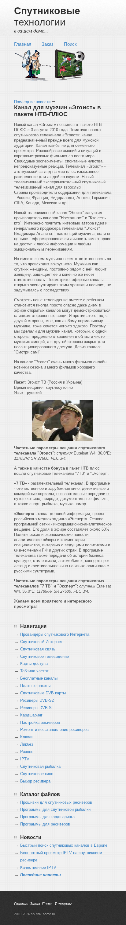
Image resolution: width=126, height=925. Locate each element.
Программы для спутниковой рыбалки (55, 809)
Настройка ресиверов (40, 722)
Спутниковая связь (37, 649)
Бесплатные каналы (38, 678)
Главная (22, 44)
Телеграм (63, 904)
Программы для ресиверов (45, 824)
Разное (26, 752)
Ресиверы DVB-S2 (37, 700)
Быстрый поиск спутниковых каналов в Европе (63, 845)
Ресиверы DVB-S (36, 708)
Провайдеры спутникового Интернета (54, 634)
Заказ (48, 44)
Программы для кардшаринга (47, 817)
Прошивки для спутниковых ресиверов (56, 802)
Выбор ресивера (35, 781)
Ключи (26, 737)
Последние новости (32, 102)
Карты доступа (34, 664)
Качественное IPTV (38, 867)
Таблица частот (34, 671)
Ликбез (26, 744)
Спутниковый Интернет (41, 642)
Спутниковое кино (36, 774)
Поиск (70, 44)
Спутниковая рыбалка (40, 766)
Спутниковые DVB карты (43, 693)
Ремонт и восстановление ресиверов (54, 730)
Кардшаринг (31, 715)
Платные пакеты (35, 686)
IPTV (24, 759)
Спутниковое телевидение (44, 656)
